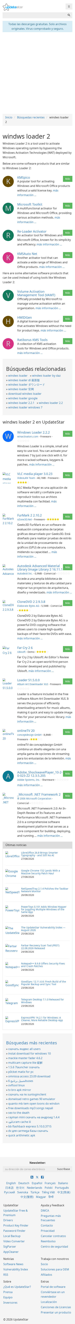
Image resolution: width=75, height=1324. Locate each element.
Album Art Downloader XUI (32, 684)
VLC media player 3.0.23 (34, 474)
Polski (48, 1188)
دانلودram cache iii (19, 1122)
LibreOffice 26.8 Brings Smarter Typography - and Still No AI (39, 854)
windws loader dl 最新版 (24, 380)
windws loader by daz (46, 376)
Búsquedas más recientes (31, 1043)
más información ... (49, 244)
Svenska (22, 1192)
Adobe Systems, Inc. (28, 779)
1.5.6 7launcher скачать (24, 1067)
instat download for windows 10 (29, 1053)
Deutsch (23, 1183)
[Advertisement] (37, 72)
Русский (9, 1192)
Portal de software (53, 1287)
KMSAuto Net (27, 254)
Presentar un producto (56, 1312)
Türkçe (35, 1192)
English (11, 1183)
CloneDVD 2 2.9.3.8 (31, 602)
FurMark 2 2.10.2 (29, 515)
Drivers (8, 1220)
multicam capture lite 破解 (25, 1063)
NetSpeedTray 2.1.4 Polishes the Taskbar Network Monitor (44, 890)
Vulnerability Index (15, 1269)
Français (50, 1183)
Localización (49, 1302)
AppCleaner (11, 1252)
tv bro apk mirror (19, 1090)
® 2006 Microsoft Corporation (34, 798)
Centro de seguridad (54, 1246)
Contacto (47, 1225)
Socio (44, 1264)
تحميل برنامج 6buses (20, 1081)
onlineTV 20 (26, 730)
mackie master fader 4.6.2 (25, 1058)
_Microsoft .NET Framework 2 (39, 794)
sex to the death (18, 1113)
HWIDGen (24, 317)
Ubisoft (21, 651)
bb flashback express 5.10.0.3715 (29, 1126)
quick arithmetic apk (21, 1135)
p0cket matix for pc (21, 1072)
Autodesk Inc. (25, 573)
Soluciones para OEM (55, 1269)
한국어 (20, 1188)
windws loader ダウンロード (26, 384)
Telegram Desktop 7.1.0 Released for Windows (42, 1001)
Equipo (8, 1297)
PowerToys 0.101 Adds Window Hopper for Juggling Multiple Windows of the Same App (43, 909)
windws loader (18, 376)
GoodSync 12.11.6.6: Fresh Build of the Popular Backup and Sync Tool (43, 983)
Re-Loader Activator (31, 231)
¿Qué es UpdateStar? (17, 1287)
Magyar (41, 1197)
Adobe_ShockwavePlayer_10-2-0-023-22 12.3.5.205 (39, 774)
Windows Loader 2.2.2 (33, 432)
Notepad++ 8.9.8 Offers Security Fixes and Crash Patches (43, 965)
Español (37, 1183)
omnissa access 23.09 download (29, 1076)
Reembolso (48, 1241)
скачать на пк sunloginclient (27, 1094)
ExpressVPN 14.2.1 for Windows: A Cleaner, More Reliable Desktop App (42, 1019)
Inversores (10, 1303)
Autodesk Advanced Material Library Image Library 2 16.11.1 (40, 567)
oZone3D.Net (24, 519)
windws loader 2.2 (51, 403)
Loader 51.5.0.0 (28, 680)
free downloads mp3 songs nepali (30, 1108)
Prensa (8, 1292)
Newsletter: (37, 1163)
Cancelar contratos (53, 1236)
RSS (5, 1275)
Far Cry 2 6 (25, 648)
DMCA (45, 1210)
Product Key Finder (15, 1225)
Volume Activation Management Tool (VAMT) (36, 293)
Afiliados (46, 1275)
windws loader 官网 (21, 389)
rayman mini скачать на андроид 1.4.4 (33, 1117)
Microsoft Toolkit (29, 204)
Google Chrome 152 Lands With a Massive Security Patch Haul (40, 872)
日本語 (9, 1188)
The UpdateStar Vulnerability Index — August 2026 (43, 929)
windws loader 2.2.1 (21, 403)
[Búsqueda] (68, 15)
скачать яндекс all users (24, 1049)
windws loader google (23, 398)
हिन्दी (51, 1197)
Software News (13, 1264)
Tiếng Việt (48, 1192)
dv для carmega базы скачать (28, 1131)
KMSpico (23, 177)
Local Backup (12, 1236)
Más (67, 178)
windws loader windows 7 (25, 407)
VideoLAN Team (26, 478)
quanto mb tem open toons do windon (33, 1103)
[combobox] (34, 15)
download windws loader (25, 394)
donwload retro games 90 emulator (31, 1099)
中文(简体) (63, 1192)
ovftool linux (16, 1085)
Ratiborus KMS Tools (32, 340)
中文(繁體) (27, 1197)
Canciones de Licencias (56, 1307)
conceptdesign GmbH (29, 734)
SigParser (9, 1246)
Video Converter (14, 1241)
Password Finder (14, 1231)
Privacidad (48, 1231)
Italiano (63, 1183)
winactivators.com (27, 436)
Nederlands (34, 1188)
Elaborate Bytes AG (28, 605)
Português (62, 1188)
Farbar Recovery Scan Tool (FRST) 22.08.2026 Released (40, 947)
